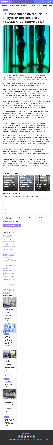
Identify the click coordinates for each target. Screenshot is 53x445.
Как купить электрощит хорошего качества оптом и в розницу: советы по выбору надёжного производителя (9, 290)
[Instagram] (48, 2)
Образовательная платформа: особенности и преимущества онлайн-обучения (9, 272)
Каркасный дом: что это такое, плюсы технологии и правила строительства (9, 260)
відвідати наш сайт (28, 163)
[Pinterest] (31, 436)
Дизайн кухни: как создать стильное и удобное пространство (9, 243)
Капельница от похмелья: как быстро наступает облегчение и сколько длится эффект (10, 180)
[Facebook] (43, 2)
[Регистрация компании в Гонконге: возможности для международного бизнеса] (9, 354)
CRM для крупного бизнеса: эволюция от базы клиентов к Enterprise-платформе (26, 180)
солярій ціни (41, 131)
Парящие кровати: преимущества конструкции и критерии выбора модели (9, 237)
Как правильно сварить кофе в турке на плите (8, 382)
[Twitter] (45, 2)
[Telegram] (34, 436)
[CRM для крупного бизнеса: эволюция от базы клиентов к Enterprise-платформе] (9, 328)
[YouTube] (50, 2)
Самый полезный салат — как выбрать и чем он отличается (9, 421)
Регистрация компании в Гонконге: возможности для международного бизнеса (43, 180)
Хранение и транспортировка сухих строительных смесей (9, 284)
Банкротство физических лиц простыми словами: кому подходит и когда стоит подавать (9, 279)
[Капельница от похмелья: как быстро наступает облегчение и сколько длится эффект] (9, 302)
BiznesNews (14, 439)
